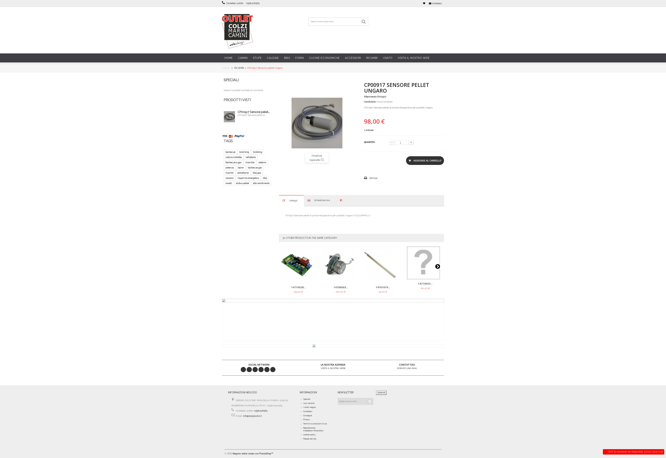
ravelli (228, 183)
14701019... (383, 287)
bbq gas (257, 173)
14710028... (298, 287)
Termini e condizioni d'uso (315, 424)
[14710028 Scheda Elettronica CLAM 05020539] (298, 265)
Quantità (369, 142)
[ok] (370, 401)
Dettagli (293, 200)
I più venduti (309, 403)
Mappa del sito (309, 439)
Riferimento (370, 96)
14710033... (425, 283)
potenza (229, 167)
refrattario (251, 157)
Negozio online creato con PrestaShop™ (253, 453)
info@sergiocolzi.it (252, 416)
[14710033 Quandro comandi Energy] (425, 263)
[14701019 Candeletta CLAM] (383, 265)
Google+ (261, 369)
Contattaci (307, 411)
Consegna (307, 415)
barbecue (230, 152)
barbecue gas (255, 167)
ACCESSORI (353, 57)
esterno (262, 162)
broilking (257, 152)
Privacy (306, 419)
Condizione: (370, 101)
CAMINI (243, 57)
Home (229, 57)
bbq (265, 178)
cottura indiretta (233, 157)
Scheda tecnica (322, 200)
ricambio (250, 162)
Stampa (373, 178)
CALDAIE (273, 57)
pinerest (255, 369)
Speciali (231, 80)
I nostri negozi (309, 407)
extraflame (243, 173)
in (272, 369)
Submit (381, 392)
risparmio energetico (248, 178)
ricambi (229, 173)
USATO (387, 57)
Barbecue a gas (233, 162)
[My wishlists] (424, 3)
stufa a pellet (242, 183)
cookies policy (309, 435)
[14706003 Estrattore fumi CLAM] (341, 265)
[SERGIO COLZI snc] (237, 31)
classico (229, 178)
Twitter (249, 369)
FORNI (299, 57)
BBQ (287, 57)
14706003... (341, 287)
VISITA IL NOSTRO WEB (413, 57)
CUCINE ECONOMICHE (324, 57)
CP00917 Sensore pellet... (254, 112)
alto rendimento (261, 183)
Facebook (243, 369)
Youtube (267, 369)
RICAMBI (372, 57)
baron (241, 167)
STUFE (257, 57)
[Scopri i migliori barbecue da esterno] (333, 346)
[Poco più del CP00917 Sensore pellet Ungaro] (229, 116)
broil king (244, 152)
